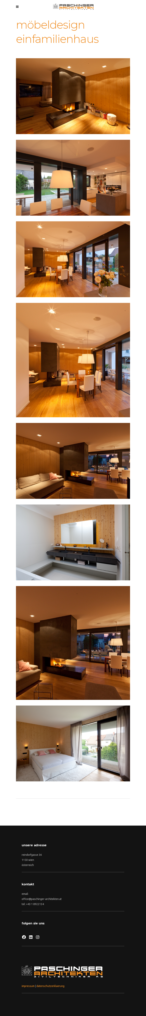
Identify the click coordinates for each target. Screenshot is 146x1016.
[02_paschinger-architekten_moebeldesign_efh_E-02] (73, 259)
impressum (28, 986)
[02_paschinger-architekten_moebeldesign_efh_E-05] (73, 643)
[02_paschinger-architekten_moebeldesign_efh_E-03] (73, 360)
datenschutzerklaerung (50, 986)
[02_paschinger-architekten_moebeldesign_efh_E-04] (73, 461)
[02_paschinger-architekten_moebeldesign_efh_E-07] (73, 743)
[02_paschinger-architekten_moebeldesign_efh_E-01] (73, 178)
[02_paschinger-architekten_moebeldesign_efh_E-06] (73, 96)
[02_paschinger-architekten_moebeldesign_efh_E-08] (73, 542)
